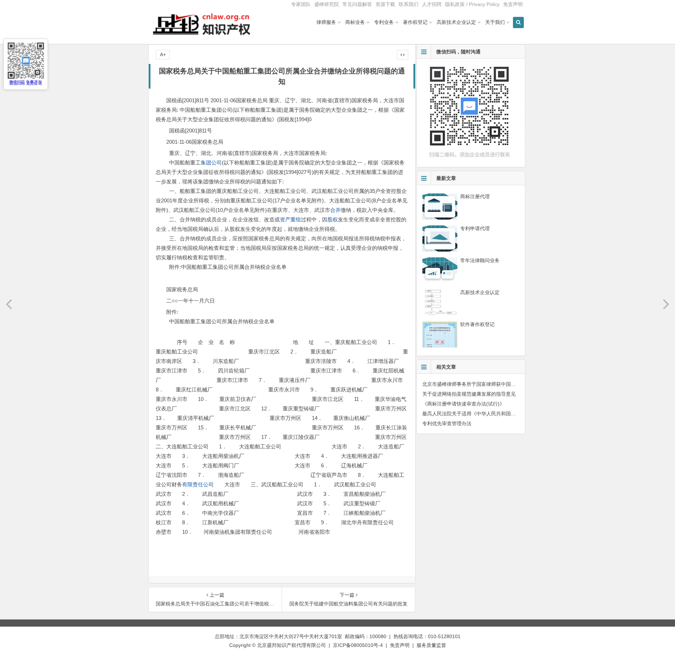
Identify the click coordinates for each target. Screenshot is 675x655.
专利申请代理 (475, 228)
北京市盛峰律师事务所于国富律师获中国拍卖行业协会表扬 (486, 384)
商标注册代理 (475, 196)
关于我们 (495, 22)
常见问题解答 (357, 4)
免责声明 (513, 4)
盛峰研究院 (326, 4)
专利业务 (384, 22)
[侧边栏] (402, 55)
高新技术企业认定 (456, 22)
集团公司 (211, 163)
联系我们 (408, 4)
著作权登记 (415, 22)
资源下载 (385, 4)
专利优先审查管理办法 (446, 423)
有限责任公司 (198, 484)
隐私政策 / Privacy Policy (472, 4)
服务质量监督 (431, 645)
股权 (332, 219)
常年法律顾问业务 (480, 260)
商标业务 (355, 22)
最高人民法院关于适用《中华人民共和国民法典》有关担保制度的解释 (498, 413)
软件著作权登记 (477, 324)
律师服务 (326, 22)
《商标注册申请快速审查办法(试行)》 (463, 404)
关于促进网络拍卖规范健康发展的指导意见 (469, 394)
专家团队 (301, 4)
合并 (335, 210)
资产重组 (290, 219)
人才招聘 (432, 4)
